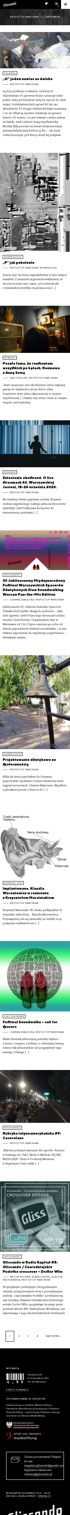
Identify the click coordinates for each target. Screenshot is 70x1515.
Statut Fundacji (17, 1390)
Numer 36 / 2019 (13, 883)
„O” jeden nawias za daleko (28, 79)
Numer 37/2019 (12, 754)
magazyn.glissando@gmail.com (44, 1465)
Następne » (53, 1336)
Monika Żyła (48, 268)
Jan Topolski (19, 378)
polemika (10, 73)
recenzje (9, 472)
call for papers (14, 1016)
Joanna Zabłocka (22, 599)
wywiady (9, 358)
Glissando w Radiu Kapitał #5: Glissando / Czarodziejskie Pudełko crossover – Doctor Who (33, 1266)
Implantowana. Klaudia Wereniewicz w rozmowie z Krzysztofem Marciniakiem (28, 893)
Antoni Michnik (20, 1277)
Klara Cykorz (41, 1277)
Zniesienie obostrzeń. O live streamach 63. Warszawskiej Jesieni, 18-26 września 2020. (30, 482)
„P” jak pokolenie (18, 262)
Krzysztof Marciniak (24, 84)
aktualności (12, 575)
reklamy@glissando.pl (38, 1474)
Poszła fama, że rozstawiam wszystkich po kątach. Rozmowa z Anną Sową (31, 368)
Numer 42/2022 (13, 257)
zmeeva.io (44, 1496)
